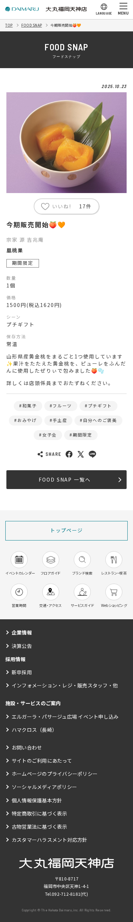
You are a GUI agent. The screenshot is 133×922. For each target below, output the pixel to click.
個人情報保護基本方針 (37, 800)
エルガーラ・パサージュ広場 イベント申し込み (65, 716)
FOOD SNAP (31, 25)
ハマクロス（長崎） (34, 729)
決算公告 (22, 645)
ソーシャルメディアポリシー (44, 786)
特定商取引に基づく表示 (39, 813)
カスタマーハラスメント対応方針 (50, 839)
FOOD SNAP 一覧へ (65, 479)
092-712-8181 (66, 894)
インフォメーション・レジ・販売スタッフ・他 (65, 685)
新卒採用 (22, 672)
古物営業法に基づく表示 (39, 826)
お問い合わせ (27, 747)
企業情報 (22, 632)
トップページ (66, 530)
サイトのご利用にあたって (42, 760)
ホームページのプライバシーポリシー (55, 773)
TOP (9, 25)
